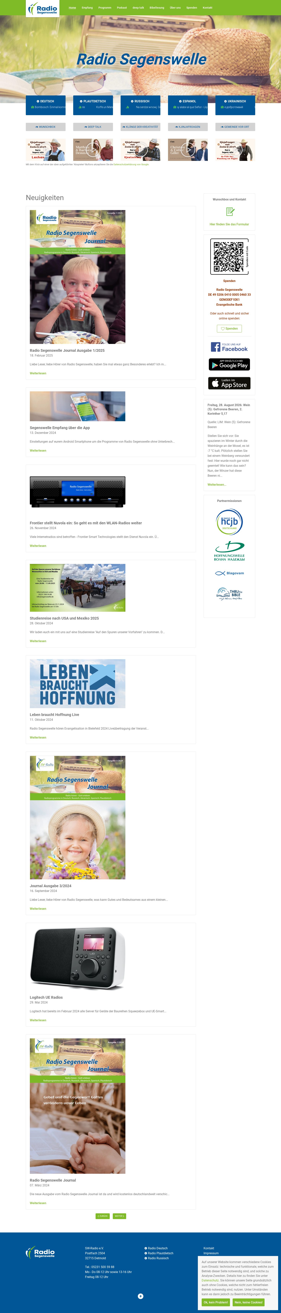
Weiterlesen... (217, 484)
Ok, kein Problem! (216, 1302)
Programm (104, 7)
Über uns (175, 7)
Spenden (191, 7)
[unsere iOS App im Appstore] (229, 383)
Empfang (87, 7)
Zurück (104, 1216)
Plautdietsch (95, 101)
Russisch (142, 101)
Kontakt (207, 7)
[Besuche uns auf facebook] (229, 346)
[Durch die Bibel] (229, 593)
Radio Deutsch (158, 1248)
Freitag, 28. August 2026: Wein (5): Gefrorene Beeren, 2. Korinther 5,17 (229, 409)
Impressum (211, 1253)
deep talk (138, 7)
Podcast (122, 7)
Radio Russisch (158, 1258)
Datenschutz (210, 1280)
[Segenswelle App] (229, 364)
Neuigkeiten (45, 197)
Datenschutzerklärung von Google (131, 164)
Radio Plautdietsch (160, 1253)
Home (72, 7)
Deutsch (47, 101)
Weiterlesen (38, 373)
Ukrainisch (237, 101)
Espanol (189, 101)
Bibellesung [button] (157, 7)
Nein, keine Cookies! (248, 1302)
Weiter (118, 1216)
